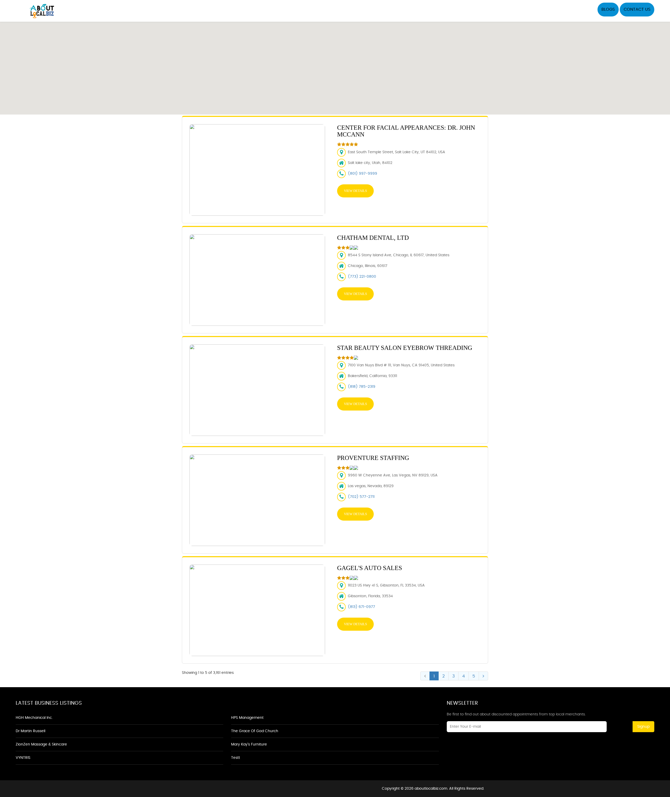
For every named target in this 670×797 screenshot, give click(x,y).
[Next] (483, 675)
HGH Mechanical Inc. (34, 718)
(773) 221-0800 (362, 276)
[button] (335, 65)
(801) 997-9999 (362, 173)
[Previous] (425, 675)
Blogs (608, 9)
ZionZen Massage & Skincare (41, 744)
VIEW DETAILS (355, 191)
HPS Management (247, 718)
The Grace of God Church (254, 731)
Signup (643, 726)
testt (235, 758)
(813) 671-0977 (361, 607)
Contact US (637, 9)
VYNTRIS (23, 758)
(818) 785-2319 (361, 387)
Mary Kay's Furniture (249, 744)
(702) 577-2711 (361, 497)
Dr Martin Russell (30, 731)
